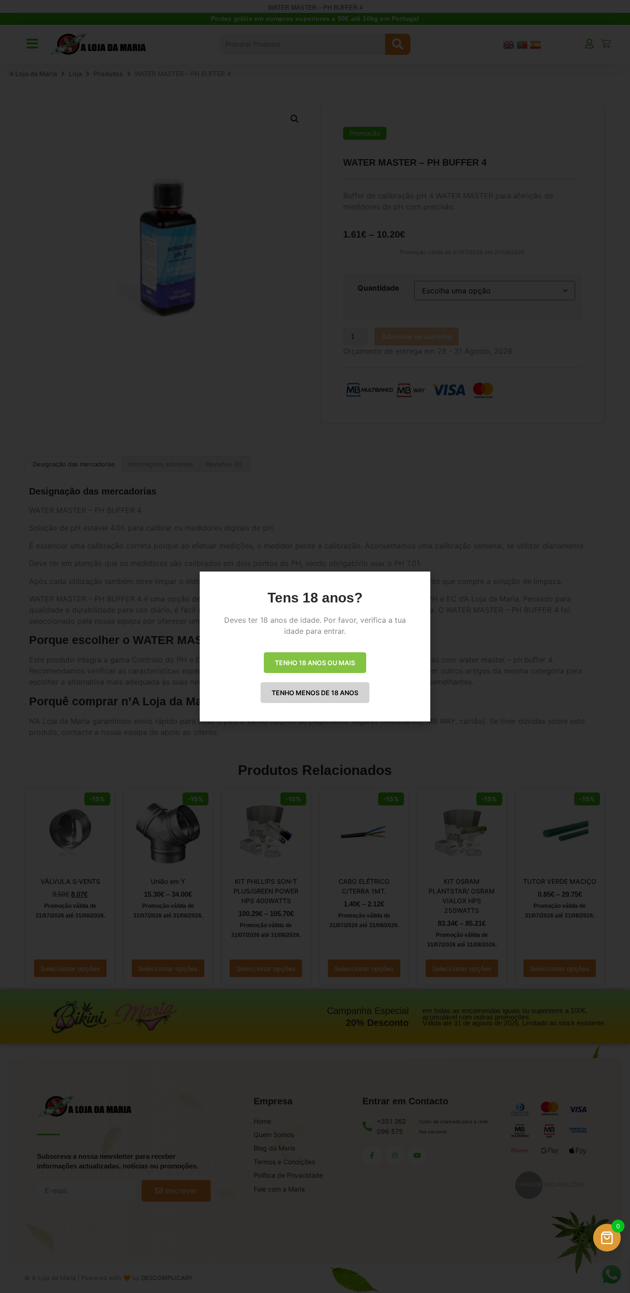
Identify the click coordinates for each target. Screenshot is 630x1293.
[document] (315, 646)
